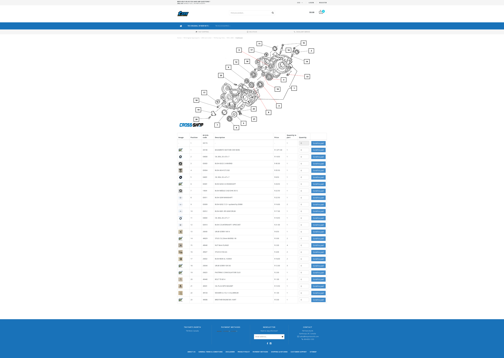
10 (278, 89)
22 (254, 109)
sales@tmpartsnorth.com (309, 336)
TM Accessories (222, 26)
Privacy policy (244, 352)
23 (221, 75)
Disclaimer (230, 352)
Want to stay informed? (269, 331)
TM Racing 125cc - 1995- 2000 (224, 38)
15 (304, 43)
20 (196, 119)
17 (204, 92)
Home (179, 38)
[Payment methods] (219, 331)
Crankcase (239, 38)
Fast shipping (203, 32)
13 (307, 76)
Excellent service (303, 32)
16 (288, 50)
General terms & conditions (210, 352)
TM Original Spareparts (198, 26)
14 (307, 61)
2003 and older (206, 38)
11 (259, 43)
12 (236, 62)
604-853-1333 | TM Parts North (193, 2)
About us (191, 352)
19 (198, 109)
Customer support (299, 352)
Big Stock (253, 32)
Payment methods (260, 352)
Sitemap (313, 352)
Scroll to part (318, 143)
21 (254, 119)
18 (196, 100)
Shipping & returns (279, 352)
